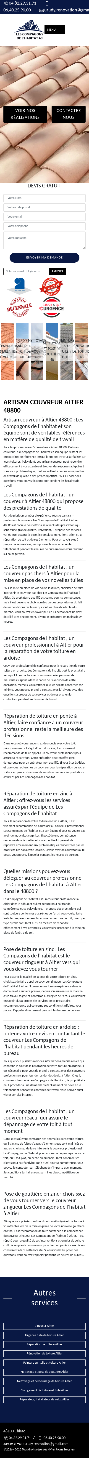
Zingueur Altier (44, 1326)
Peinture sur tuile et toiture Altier (44, 1363)
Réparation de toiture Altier (44, 1344)
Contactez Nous (69, 114)
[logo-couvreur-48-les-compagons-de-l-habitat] (29, 29)
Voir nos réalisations (25, 114)
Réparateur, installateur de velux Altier (44, 1399)
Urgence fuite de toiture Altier (44, 1335)
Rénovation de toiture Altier (45, 1353)
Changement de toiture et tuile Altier (44, 1390)
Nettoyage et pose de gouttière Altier (44, 1372)
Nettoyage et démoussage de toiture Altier (44, 1381)
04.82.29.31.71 (22, 3)
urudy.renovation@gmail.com (46, 1444)
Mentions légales (62, 1449)
